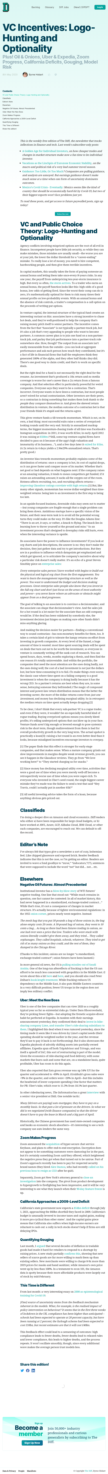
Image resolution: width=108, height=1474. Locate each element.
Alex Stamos (58, 1167)
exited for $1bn (94, 444)
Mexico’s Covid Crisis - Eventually (42, 187)
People (21, 1471)
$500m (44, 436)
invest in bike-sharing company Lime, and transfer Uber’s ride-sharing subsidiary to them (62, 1025)
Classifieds (7, 98)
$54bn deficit (82, 1208)
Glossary (49, 7)
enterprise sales (51, 564)
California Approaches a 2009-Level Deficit (19, 119)
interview (93, 1092)
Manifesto (31, 1471)
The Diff (88, 1471)
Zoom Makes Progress (11, 115)
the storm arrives (60, 283)
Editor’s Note (8, 102)
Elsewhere (6, 105)
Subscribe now (63, 214)
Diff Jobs (64, 7)
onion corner (38, 913)
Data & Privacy (9, 1471)
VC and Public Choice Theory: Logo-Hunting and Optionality (26, 95)
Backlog (36, 7)
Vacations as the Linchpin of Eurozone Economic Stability (57, 163)
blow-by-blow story (64, 891)
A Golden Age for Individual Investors (45, 151)
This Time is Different (11, 125)
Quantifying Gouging (10, 122)
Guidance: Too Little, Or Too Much (42, 171)
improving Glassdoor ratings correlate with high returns (54, 485)
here (49, 976)
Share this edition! (9, 129)
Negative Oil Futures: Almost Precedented (19, 108)
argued (41, 1246)
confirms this (72, 1253)
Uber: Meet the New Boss (13, 112)
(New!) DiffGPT (81, 7)
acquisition (53, 1144)
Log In (100, 7)
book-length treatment (44, 980)
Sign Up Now (32, 1442)
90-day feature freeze (89, 1189)
